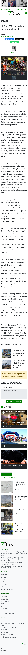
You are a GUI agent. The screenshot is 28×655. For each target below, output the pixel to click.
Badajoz (4, 21)
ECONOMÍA (4, 599)
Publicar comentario (15, 401)
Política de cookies (7, 634)
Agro (2, 587)
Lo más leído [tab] (6, 474)
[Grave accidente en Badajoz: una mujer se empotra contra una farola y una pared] (7, 529)
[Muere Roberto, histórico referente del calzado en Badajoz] (7, 515)
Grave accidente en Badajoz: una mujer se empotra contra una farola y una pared (21, 528)
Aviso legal (5, 632)
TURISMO (4, 597)
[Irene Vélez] (14, 48)
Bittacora (7, 645)
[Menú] (2, 13)
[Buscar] (26, 13)
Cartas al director (7, 613)
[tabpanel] (14, 509)
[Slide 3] (14, 73)
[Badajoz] (14, 3)
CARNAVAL (4, 604)
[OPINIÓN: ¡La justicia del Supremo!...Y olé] (14, 457)
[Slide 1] (5, 73)
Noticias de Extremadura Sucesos (12, 621)
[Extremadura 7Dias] (14, 13)
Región (3, 577)
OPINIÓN (3, 611)
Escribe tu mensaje (6, 387)
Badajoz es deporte (7, 589)
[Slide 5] (23, 73)
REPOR (3, 606)
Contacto (4, 630)
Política (4, 582)
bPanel (8, 643)
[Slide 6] (14, 78)
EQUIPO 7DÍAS (6, 426)
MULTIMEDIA (5, 601)
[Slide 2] (9, 73)
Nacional (4, 579)
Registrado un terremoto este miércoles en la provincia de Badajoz (20, 486)
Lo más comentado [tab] (8, 478)
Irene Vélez (14, 52)
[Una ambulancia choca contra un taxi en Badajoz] (6, 353)
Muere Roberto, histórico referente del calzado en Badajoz (20, 514)
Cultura (4, 584)
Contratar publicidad (8, 627)
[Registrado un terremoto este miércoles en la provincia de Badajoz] (7, 487)
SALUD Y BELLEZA (6, 608)
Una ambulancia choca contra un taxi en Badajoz (19, 353)
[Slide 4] (18, 73)
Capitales (4, 575)
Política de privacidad (8, 637)
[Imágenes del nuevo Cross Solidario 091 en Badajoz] (14, 436)
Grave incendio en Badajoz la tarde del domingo (21, 498)
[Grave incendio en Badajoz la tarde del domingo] (7, 501)
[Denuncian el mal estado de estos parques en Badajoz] (6, 364)
